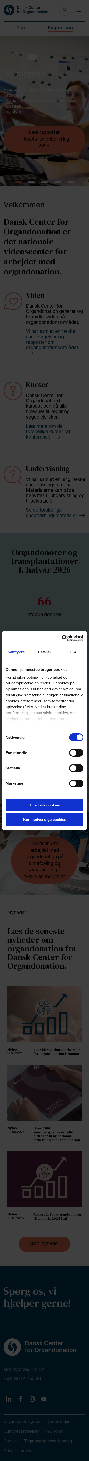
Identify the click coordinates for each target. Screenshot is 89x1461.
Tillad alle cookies (44, 805)
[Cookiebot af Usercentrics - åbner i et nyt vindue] (62, 638)
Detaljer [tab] (44, 652)
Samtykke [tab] (16, 652)
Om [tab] (73, 652)
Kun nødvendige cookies (44, 819)
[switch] (72, 752)
